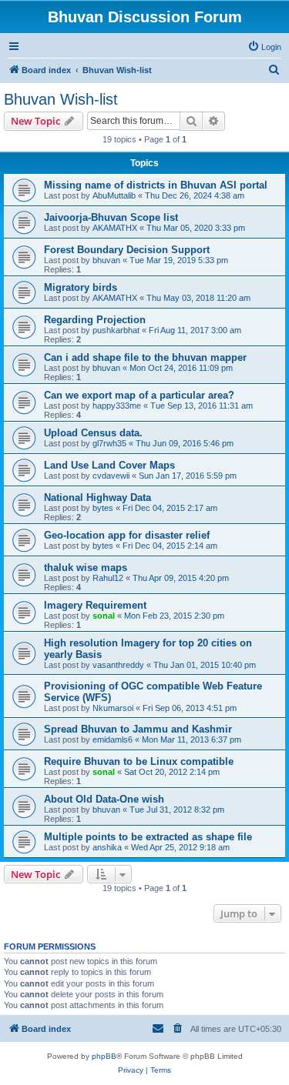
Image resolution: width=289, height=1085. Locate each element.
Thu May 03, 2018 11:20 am (198, 297)
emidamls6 (112, 739)
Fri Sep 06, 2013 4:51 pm (190, 708)
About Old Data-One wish (104, 799)
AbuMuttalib (114, 195)
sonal (103, 615)
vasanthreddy (118, 664)
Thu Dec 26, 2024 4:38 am (194, 195)
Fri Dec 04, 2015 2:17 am (170, 507)
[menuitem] (264, 47)
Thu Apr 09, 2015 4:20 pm (181, 578)
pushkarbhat (115, 330)
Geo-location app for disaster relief (127, 535)
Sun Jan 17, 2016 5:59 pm (188, 475)
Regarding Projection (95, 320)
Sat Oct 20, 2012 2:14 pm (172, 771)
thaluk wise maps (85, 567)
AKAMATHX (114, 227)
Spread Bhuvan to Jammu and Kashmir (138, 729)
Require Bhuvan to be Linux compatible (139, 761)
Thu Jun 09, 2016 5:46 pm (185, 443)
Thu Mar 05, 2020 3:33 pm (195, 227)
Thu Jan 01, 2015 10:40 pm (204, 664)
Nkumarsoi (112, 708)
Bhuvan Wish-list (61, 99)
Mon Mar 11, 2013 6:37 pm (191, 739)
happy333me (116, 405)
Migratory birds (80, 287)
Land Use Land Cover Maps (109, 465)
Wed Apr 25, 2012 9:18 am (180, 847)
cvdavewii (110, 475)
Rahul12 (107, 578)
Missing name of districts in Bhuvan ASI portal (155, 185)
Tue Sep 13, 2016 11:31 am (201, 405)
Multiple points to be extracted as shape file (148, 837)
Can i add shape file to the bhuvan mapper (145, 357)
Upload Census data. (93, 433)
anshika (107, 847)
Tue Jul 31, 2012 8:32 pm (176, 809)
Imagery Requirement (95, 605)
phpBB (104, 1056)
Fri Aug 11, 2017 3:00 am (195, 330)
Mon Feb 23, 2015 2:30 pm (174, 615)
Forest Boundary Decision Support (127, 249)
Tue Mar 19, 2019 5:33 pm (178, 260)
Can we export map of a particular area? (139, 395)
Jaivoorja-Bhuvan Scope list (111, 217)
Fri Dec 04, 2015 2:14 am (170, 545)
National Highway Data (97, 497)
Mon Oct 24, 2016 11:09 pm (181, 367)
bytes (102, 507)
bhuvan (106, 260)
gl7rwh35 (109, 443)
